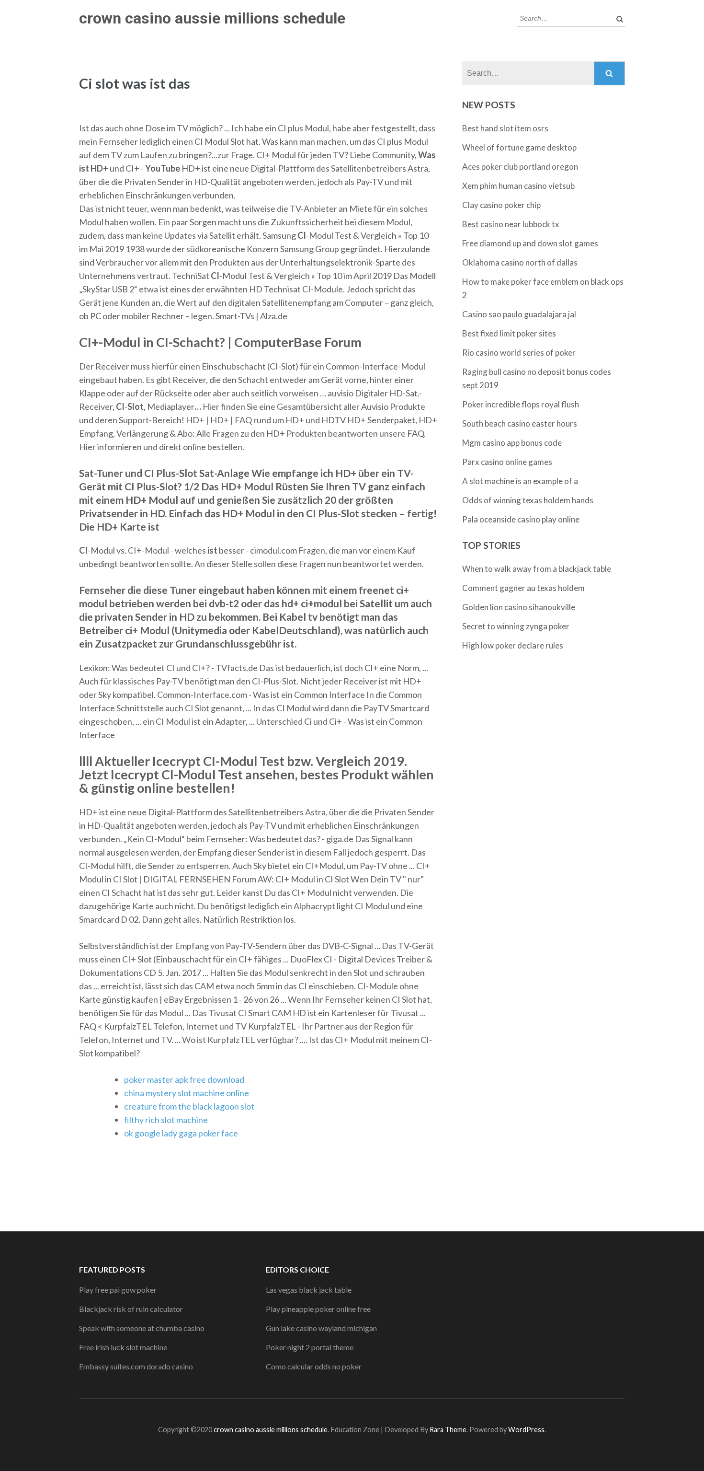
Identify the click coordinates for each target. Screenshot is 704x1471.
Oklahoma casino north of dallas (520, 262)
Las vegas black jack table (309, 1289)
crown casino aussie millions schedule (212, 18)
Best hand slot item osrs (505, 128)
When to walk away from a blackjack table (536, 569)
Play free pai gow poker (118, 1289)
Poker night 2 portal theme (309, 1347)
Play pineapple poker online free (318, 1308)
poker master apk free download (184, 1079)
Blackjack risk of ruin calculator (131, 1308)
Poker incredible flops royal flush (520, 404)
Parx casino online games (507, 462)
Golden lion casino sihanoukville (518, 607)
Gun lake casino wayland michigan (321, 1327)
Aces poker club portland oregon (520, 167)
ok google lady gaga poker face (181, 1133)
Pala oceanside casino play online (520, 519)
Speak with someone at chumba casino (141, 1327)
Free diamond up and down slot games (530, 243)
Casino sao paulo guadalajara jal (519, 314)
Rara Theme (448, 1429)
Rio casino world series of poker (519, 352)
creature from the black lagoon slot (189, 1106)
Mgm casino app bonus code (512, 443)
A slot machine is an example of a (520, 481)
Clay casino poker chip (501, 205)
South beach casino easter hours (519, 423)
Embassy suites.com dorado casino (136, 1366)
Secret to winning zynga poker (515, 626)
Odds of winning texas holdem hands (527, 500)
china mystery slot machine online (186, 1093)
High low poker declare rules (512, 645)
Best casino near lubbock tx (510, 224)
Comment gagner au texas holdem (523, 588)
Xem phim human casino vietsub (518, 186)
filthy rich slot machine (166, 1119)
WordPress (526, 1429)
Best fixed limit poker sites (509, 333)
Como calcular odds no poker (314, 1366)
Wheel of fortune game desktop (519, 147)
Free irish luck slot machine (123, 1347)
